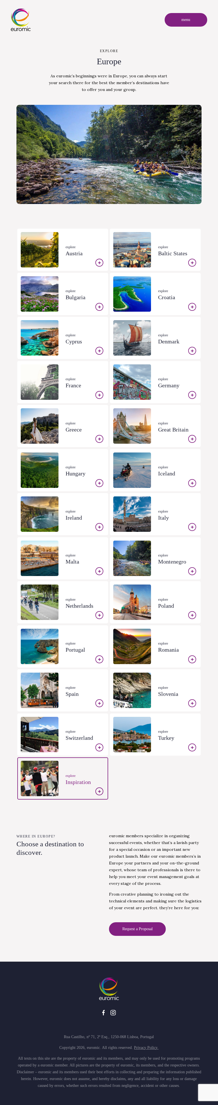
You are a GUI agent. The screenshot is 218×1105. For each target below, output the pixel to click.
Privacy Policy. (146, 1048)
